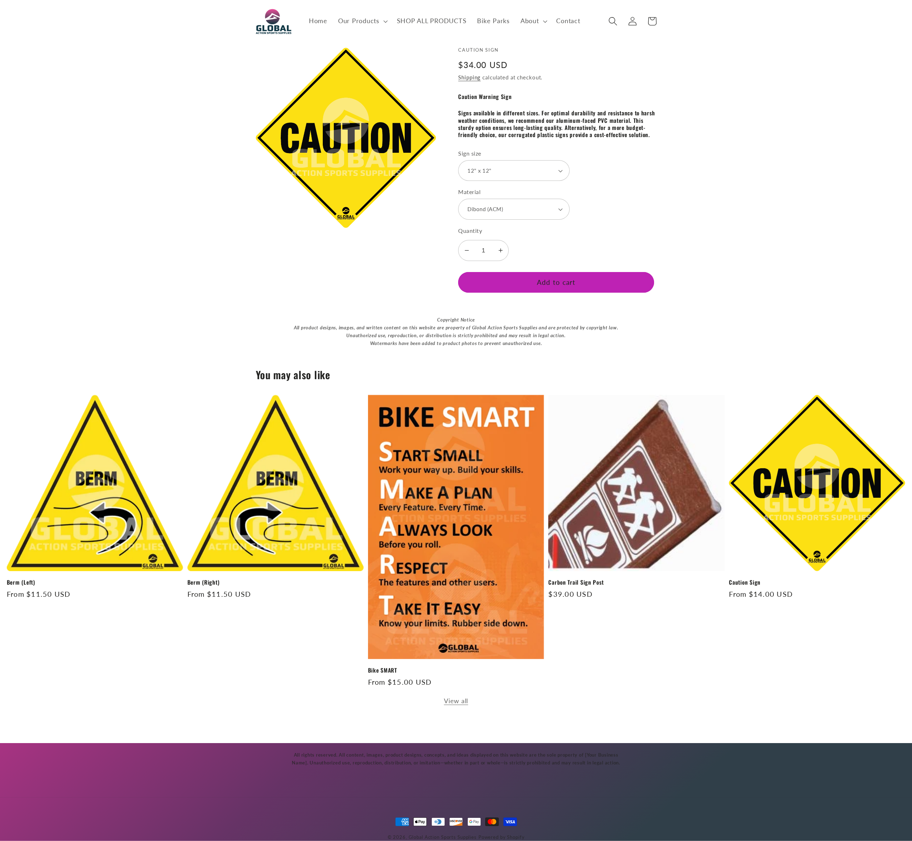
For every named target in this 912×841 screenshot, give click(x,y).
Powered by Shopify (501, 837)
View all (456, 701)
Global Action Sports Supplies (443, 837)
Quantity (470, 230)
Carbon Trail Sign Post (575, 582)
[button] (362, 21)
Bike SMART (382, 670)
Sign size (469, 153)
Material (469, 191)
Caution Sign (745, 582)
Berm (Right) (203, 582)
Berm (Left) (21, 582)
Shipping (469, 77)
